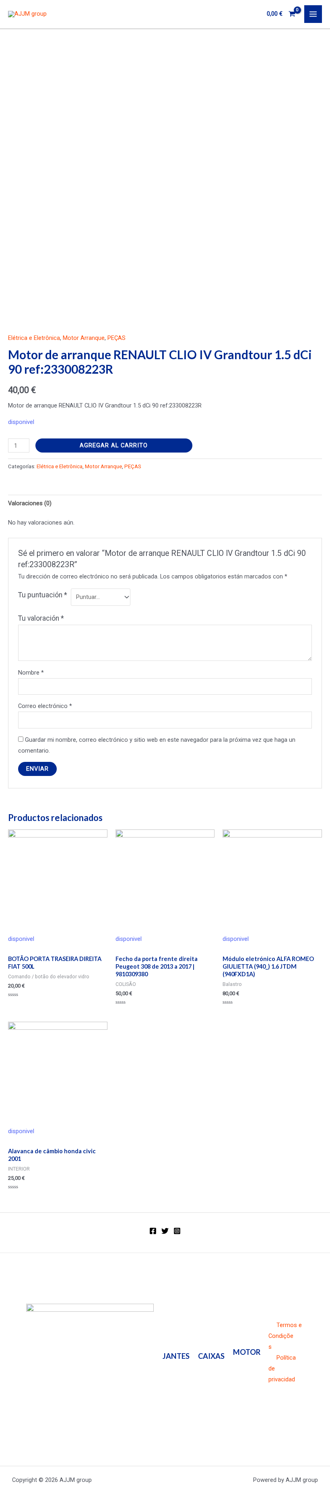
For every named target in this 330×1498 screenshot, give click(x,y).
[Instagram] (177, 1231)
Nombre (31, 672)
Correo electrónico (45, 706)
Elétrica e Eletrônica (34, 338)
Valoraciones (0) (30, 503)
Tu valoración (41, 618)
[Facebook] (153, 1231)
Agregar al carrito (114, 445)
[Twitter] (165, 1231)
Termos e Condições (285, 1335)
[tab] (30, 503)
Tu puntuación (42, 595)
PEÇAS (116, 338)
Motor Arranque (84, 338)
